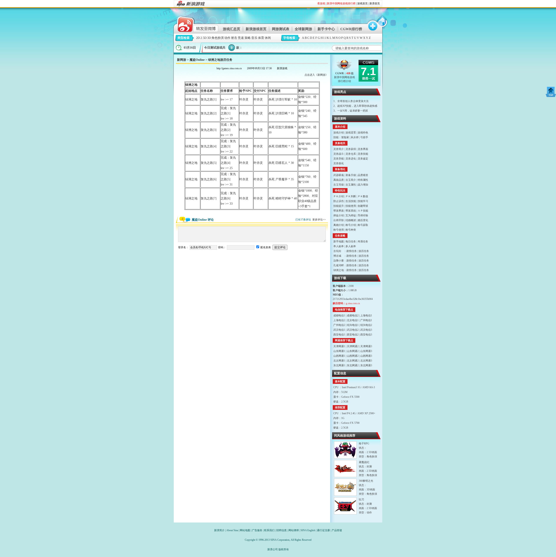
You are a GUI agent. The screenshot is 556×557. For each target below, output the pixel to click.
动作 (227, 37)
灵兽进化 (351, 158)
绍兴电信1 (353, 325)
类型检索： (185, 37)
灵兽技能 (363, 153)
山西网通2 (353, 355)
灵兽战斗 (338, 153)
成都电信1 (339, 315)
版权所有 (283, 549)
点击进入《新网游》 (316, 74)
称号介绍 (351, 225)
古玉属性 (351, 184)
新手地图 (338, 241)
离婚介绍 (338, 225)
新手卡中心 (326, 29)
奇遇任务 (363, 241)
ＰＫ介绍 (338, 196)
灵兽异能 (338, 158)
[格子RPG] (345, 449)
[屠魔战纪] (345, 468)
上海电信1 (366, 315)
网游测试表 (280, 29)
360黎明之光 (366, 480)
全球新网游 (303, 29)
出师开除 (338, 220)
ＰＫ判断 (351, 196)
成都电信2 (353, 315)
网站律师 (293, 530)
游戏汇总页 (231, 29)
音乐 (254, 37)
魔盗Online (197, 59)
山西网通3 (366, 355)
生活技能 (351, 201)
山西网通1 (339, 355)
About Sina (232, 530)
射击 (234, 37)
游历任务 (364, 251)
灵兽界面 (363, 149)
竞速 (241, 37)
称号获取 (363, 225)
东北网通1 (339, 365)
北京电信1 (353, 320)
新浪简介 (219, 530)
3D (209, 37)
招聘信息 (281, 530)
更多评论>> (319, 219)
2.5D (203, 37)
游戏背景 (351, 132)
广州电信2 (339, 325)
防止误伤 (338, 201)
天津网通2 (353, 346)
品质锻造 (363, 175)
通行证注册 (323, 530)
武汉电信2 (353, 329)
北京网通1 (339, 360)
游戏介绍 (338, 132)
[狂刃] (345, 505)
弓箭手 (364, 137)
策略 (248, 37)
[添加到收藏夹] (371, 23)
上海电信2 (339, 320)
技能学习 (363, 201)
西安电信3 (366, 334)
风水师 (355, 137)
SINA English (308, 530)
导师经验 (363, 215)
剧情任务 (351, 251)
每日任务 (351, 241)
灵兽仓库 (351, 153)
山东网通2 (353, 351)
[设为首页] (381, 23)
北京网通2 (353, 360)
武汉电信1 (339, 329)
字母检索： (290, 37)
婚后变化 (363, 220)
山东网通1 (339, 351)
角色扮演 (218, 37)
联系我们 (269, 530)
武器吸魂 (338, 175)
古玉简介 (351, 179)
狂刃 (361, 499)
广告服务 (257, 530)
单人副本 (338, 246)
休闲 (268, 37)
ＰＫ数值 (363, 196)
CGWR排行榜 (351, 29)
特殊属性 (363, 179)
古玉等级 (338, 184)
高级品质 (338, 179)
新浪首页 (374, 3)
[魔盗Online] (344, 65)
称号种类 (351, 229)
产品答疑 (337, 530)
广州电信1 (366, 320)
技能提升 (338, 205)
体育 (261, 37)
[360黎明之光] (345, 487)
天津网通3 (366, 346)
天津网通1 (339, 346)
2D (198, 37)
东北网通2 (353, 365)
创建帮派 (363, 205)
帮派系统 (351, 210)
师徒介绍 (338, 215)
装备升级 (351, 175)
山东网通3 (366, 351)
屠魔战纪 (364, 462)
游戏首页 (362, 3)
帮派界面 (338, 210)
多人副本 (351, 246)
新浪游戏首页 (256, 29)
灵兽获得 (351, 149)
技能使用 (351, 205)
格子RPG (364, 443)
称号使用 (338, 229)
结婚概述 (351, 220)
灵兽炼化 (338, 163)
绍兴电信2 (366, 325)
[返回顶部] (551, 92)
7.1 (368, 71)
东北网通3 (366, 365)
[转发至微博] (194, 23)
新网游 (181, 59)
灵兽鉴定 (363, 158)
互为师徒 (351, 215)
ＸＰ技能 (363, 210)
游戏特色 (363, 132)
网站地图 (245, 530)
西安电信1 (339, 334)
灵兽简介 (338, 149)
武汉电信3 (366, 329)
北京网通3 (366, 360)
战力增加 (363, 184)
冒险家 (345, 137)
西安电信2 (353, 334)
